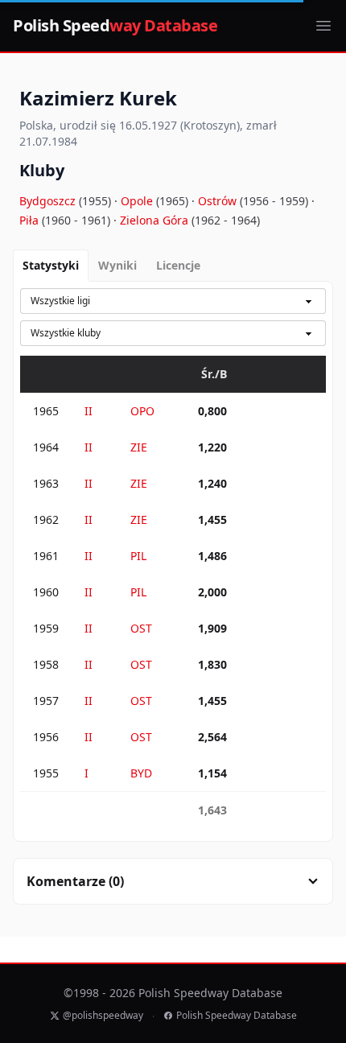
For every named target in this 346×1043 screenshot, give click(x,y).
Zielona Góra (156, 220)
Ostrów (219, 200)
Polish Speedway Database (236, 1015)
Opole (138, 200)
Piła (30, 220)
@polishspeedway (103, 1015)
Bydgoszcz (49, 200)
